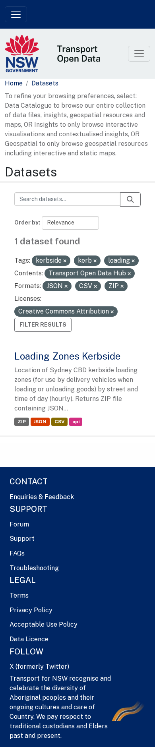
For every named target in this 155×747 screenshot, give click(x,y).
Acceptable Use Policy (44, 624)
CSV (59, 421)
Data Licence (29, 639)
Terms (19, 595)
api (75, 421)
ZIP (21, 421)
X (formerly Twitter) (39, 666)
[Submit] (130, 199)
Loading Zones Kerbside (67, 356)
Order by (26, 222)
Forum (19, 524)
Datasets (44, 83)
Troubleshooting (34, 568)
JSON (39, 421)
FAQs (17, 553)
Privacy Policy (31, 610)
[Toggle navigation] (16, 14)
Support (22, 538)
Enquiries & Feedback (42, 497)
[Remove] (64, 261)
